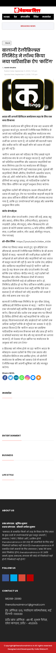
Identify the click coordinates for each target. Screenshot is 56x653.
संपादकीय (25, 16)
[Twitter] (23, 3)
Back (7, 43)
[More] (38, 377)
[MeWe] (16, 377)
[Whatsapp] (21, 377)
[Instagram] (35, 3)
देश (15, 16)
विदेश (36, 16)
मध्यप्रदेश (46, 16)
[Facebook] (19, 3)
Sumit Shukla (10, 67)
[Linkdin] (31, 3)
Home (7, 16)
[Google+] (27, 3)
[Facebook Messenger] (32, 377)
